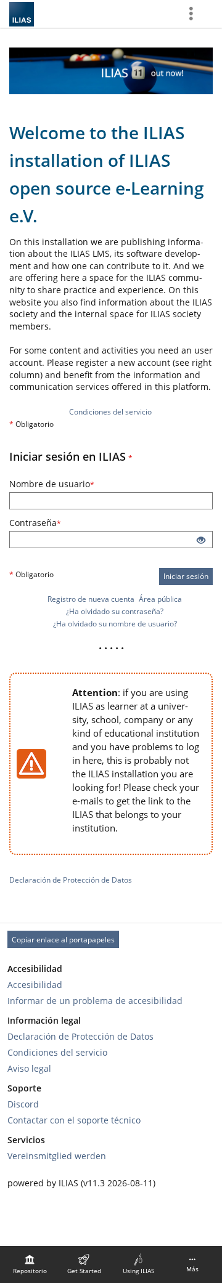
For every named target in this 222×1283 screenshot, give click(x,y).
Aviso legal (29, 1068)
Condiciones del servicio (110, 412)
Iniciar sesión (185, 576)
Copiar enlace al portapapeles (63, 939)
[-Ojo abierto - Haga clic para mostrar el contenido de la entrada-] (201, 540)
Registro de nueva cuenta (90, 599)
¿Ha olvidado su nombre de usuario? (115, 623)
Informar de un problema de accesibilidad (95, 1000)
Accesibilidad (34, 984)
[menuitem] (29, 1264)
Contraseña (55, 522)
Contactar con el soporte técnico (74, 1120)
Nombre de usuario (72, 484)
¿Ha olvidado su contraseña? (114, 611)
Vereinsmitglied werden (56, 1156)
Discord (23, 1104)
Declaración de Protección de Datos (70, 880)
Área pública (160, 599)
